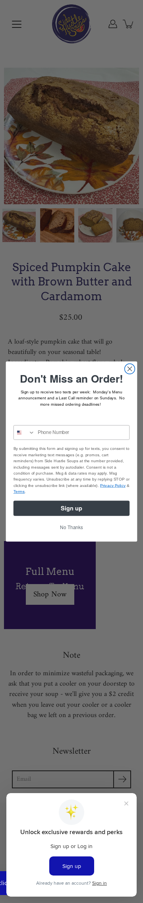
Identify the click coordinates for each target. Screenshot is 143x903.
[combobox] (24, 433)
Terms (19, 491)
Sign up (71, 508)
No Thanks (71, 527)
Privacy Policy (113, 485)
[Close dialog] (130, 369)
